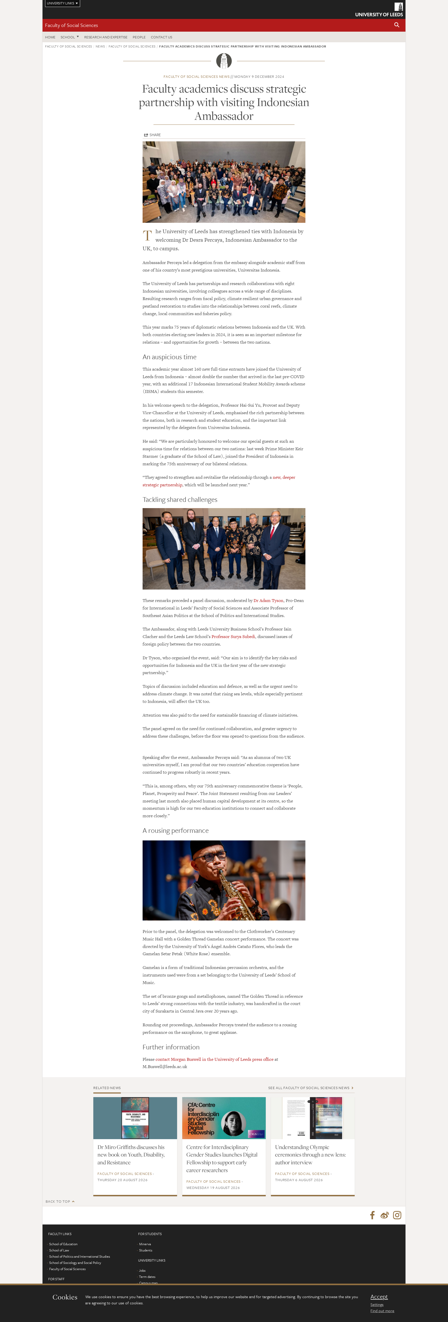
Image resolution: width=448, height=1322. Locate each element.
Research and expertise (106, 37)
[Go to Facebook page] (372, 1215)
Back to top (58, 1201)
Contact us (161, 37)
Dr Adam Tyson (268, 600)
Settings (376, 1304)
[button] (397, 25)
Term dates (147, 1276)
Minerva (145, 1244)
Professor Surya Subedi (233, 636)
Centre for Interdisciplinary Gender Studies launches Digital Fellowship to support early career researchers (221, 1158)
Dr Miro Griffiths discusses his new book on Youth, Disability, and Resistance (131, 1154)
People (139, 37)
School (68, 37)
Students (145, 1250)
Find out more (382, 1310)
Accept (379, 1296)
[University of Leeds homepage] (379, 9)
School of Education (63, 1244)
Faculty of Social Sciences (71, 25)
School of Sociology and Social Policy (75, 1262)
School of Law (59, 1250)
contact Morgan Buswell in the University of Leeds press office (215, 1059)
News (100, 46)
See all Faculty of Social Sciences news (308, 1087)
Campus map (148, 1282)
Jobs (142, 1270)
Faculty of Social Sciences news (196, 76)
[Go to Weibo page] (385, 1215)
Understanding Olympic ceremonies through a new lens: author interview (310, 1154)
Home (50, 37)
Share (155, 134)
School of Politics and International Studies (79, 1256)
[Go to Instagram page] (397, 1215)
